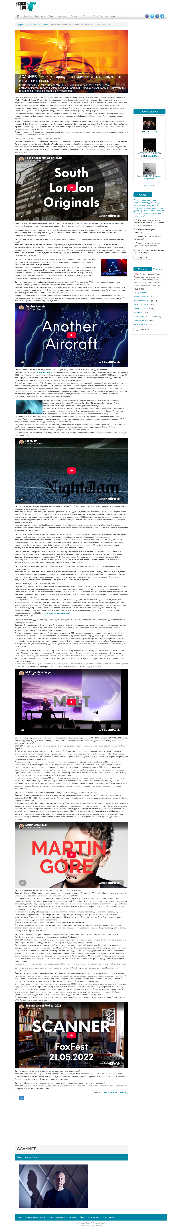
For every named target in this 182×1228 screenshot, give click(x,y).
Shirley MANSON (141, 308)
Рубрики (20, 24)
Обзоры (86, 16)
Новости (27, 16)
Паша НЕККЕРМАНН (146, 176)
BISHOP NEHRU (140, 324)
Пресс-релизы (109, 1217)
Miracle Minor (153, 156)
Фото (36, 1157)
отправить (142, 257)
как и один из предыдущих (56, 613)
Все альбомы (149, 185)
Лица (51, 16)
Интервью (31, 24)
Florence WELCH (141, 320)
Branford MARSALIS (142, 300)
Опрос (142, 194)
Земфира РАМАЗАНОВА (144, 316)
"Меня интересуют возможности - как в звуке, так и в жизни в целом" (70, 78)
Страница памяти (57, 1217)
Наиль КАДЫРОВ (141, 304)
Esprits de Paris (43, 372)
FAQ (82, 1217)
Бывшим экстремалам (153, 177)
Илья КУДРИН (110, 1092)
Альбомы (63, 16)
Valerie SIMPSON (141, 296)
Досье (19, 1157)
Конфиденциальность (35, 1217)
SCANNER (43, 24)
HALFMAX (138, 312)
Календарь (110, 16)
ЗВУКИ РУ (122, 1092)
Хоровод (153, 131)
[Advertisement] (91, 6)
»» (164, 284)
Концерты (39, 16)
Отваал (145, 131)
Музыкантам (93, 1217)
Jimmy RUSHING (141, 292)
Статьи (28, 1157)
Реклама (72, 1217)
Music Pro (97, 16)
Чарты (74, 16)
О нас (19, 1217)
